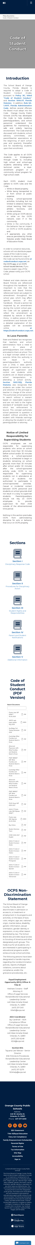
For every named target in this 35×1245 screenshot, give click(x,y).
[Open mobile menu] (31, 3)
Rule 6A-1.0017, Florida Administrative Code (18, 105)
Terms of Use (17, 1146)
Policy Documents (8, 16)
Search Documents (13, 705)
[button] (4, 3)
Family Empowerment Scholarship (17, 1140)
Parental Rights (17, 1143)
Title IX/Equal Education (17, 1134)
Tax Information (17, 1150)
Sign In (17, 1159)
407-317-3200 (20, 1119)
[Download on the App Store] (17, 1226)
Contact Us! (24, 1243)
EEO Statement (17, 1130)
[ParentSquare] (17, 1215)
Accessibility (17, 1156)
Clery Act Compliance (17, 1137)
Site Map (17, 1153)
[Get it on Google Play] (17, 1220)
